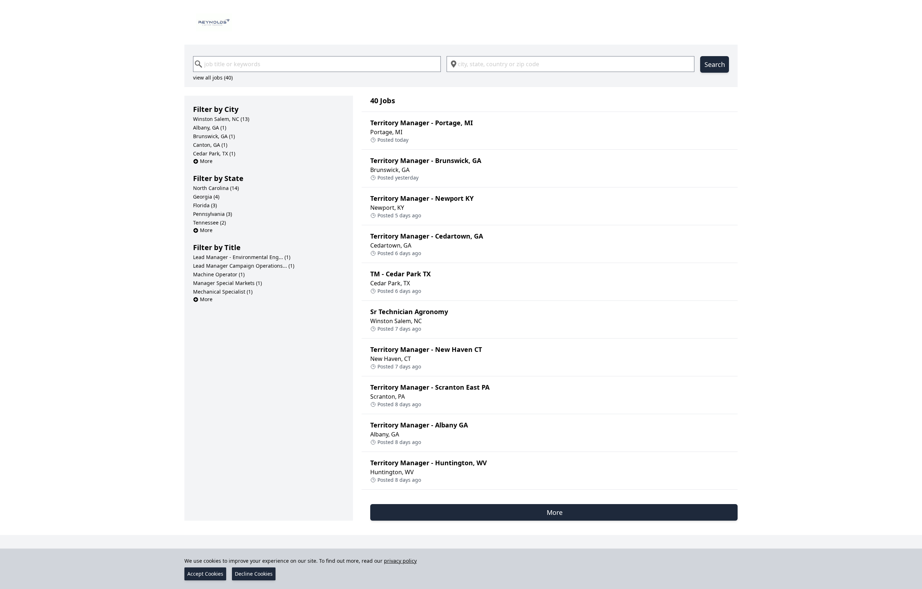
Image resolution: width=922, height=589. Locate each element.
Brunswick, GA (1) (214, 136)
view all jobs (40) (213, 77)
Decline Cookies (254, 573)
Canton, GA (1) (210, 144)
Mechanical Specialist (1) (222, 291)
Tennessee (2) (209, 222)
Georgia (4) (206, 196)
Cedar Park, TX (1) (214, 153)
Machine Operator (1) (219, 274)
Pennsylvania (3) (212, 213)
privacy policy (400, 560)
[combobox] (317, 64)
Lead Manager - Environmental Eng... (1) (241, 257)
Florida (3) (205, 205)
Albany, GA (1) (209, 127)
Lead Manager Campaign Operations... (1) (243, 265)
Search (714, 64)
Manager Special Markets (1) (227, 283)
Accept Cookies (205, 573)
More (206, 161)
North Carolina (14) (216, 188)
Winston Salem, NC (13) (221, 118)
